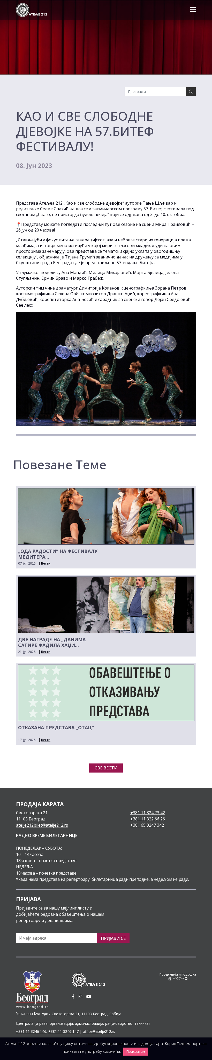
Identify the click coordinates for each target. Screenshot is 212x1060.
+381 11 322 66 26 (147, 819)
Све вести (106, 768)
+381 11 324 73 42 (147, 813)
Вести (45, 563)
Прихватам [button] (135, 1051)
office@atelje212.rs (99, 1031)
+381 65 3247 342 (147, 825)
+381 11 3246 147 (63, 1031)
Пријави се (113, 938)
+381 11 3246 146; (31, 1031)
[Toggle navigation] (191, 9)
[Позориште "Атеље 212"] (31, 9)
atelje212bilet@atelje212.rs (42, 825)
